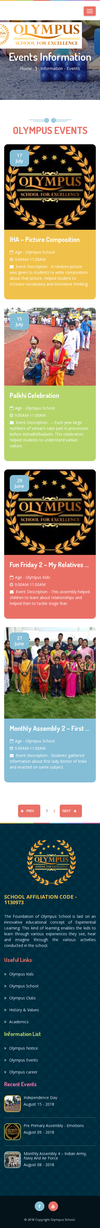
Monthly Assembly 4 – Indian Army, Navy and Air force (55, 1156)
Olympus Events (23, 1060)
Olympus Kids (21, 974)
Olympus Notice (23, 1048)
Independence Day (40, 1097)
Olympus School (23, 986)
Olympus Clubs (22, 997)
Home (26, 68)
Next (66, 810)
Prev (30, 810)
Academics (19, 1021)
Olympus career (23, 1072)
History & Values (24, 1009)
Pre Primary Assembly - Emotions (54, 1125)
